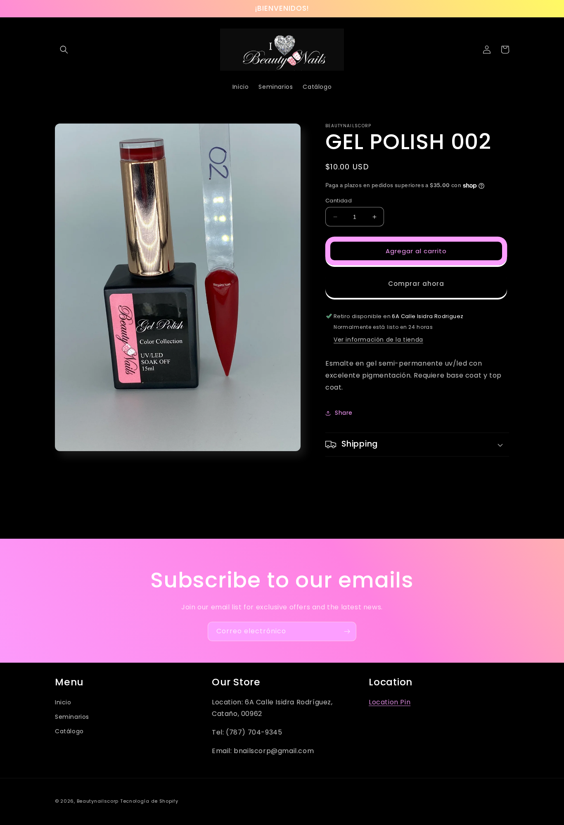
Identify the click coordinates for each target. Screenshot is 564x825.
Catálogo (69, 731)
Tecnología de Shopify (149, 801)
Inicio (63, 702)
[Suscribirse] (347, 631)
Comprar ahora (416, 283)
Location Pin (389, 702)
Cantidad (338, 200)
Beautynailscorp (98, 801)
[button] (64, 49)
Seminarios (72, 717)
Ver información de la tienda (378, 339)
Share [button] (344, 413)
